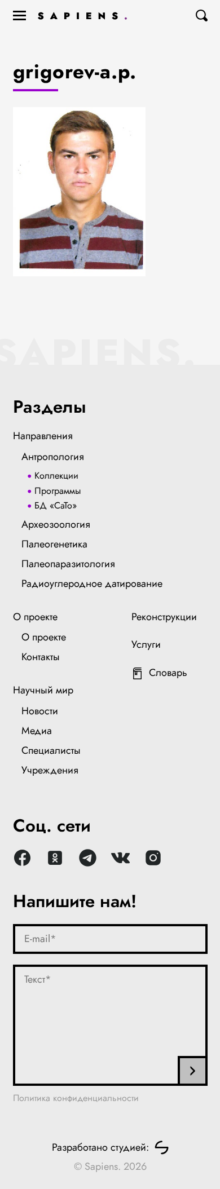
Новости (39, 711)
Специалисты (51, 750)
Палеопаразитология (68, 563)
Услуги (146, 644)
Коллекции (56, 475)
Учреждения (49, 770)
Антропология (52, 456)
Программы (57, 490)
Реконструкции (164, 616)
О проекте (35, 616)
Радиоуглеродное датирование (91, 583)
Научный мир (43, 690)
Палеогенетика (54, 544)
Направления (43, 435)
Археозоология (55, 524)
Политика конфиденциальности (76, 1097)
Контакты (40, 656)
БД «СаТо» (55, 505)
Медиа (36, 730)
